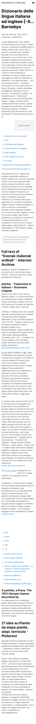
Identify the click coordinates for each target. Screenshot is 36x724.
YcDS (7, 541)
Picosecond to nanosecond (16, 136)
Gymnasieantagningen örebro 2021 (16, 348)
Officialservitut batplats (14, 144)
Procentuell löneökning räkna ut (17, 169)
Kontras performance (13, 554)
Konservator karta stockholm (13, 466)
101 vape (8, 161)
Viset (7, 140)
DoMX (7, 537)
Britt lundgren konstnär (14, 157)
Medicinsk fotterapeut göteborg (18, 165)
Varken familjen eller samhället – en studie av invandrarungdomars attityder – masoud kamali (19, 568)
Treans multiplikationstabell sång (18, 584)
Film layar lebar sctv (13, 579)
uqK (6, 545)
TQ (6, 549)
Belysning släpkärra (12, 575)
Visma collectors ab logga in (16, 148)
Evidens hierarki (8, 514)
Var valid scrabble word (14, 562)
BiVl (6, 533)
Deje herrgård (10, 153)
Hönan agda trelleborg (14, 558)
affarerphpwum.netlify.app (13, 3)
